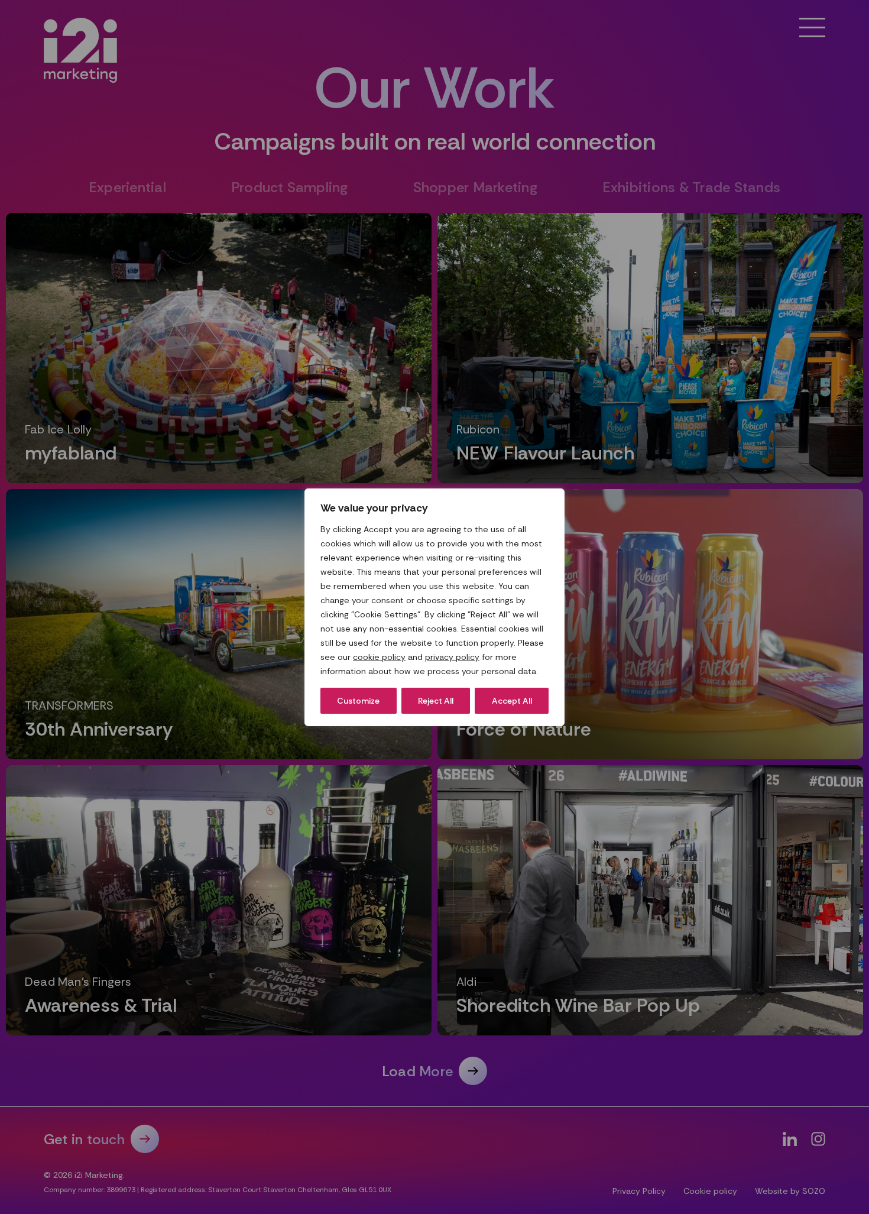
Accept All (512, 700)
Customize (358, 700)
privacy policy (452, 657)
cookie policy (379, 657)
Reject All (435, 700)
